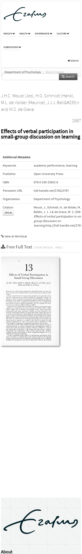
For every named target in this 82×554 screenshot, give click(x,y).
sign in (74, 60)
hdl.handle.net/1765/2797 (51, 191)
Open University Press (48, 174)
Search (69, 77)
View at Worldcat (15, 236)
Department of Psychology (23, 72)
